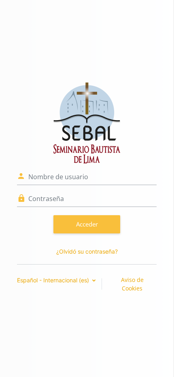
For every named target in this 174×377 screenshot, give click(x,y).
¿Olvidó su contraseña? (87, 251)
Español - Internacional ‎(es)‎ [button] (54, 280)
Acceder (87, 224)
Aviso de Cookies (132, 284)
